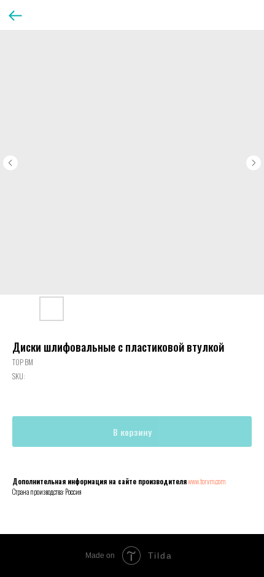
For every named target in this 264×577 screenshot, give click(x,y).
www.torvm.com (206, 481)
